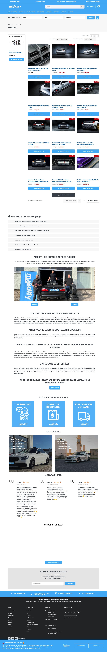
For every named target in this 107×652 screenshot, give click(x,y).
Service (63, 12)
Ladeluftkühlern (89, 318)
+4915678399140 (52, 625)
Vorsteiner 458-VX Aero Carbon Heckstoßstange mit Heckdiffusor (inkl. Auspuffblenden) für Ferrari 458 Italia (38, 180)
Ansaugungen (73, 318)
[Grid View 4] (97, 36)
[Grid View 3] (94, 36)
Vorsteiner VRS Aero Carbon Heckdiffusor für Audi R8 (38, 143)
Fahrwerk (22, 12)
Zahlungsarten (30, 618)
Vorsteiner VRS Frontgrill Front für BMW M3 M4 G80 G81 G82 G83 (38, 69)
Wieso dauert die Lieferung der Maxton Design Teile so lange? (31, 221)
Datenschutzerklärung (32, 625)
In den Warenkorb (16, 59)
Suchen (91, 18)
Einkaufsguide (55, 388)
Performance (31, 12)
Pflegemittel (40, 12)
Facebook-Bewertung (52, 484)
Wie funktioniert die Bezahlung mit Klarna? (26, 245)
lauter (67, 334)
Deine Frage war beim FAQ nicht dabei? (25, 235)
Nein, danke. (96, 646)
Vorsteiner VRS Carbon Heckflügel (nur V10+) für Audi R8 (87, 106)
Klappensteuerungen (19, 320)
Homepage (10, 24)
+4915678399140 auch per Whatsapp (56, 601)
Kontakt (70, 12)
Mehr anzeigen (64, 195)
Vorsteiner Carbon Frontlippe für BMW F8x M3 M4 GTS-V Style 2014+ (88, 180)
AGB (27, 627)
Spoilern (55, 318)
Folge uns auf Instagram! (53, 562)
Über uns (56, 12)
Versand (28, 620)
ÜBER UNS (34, 304)
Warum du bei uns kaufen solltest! (24, 240)
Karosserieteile (12, 12)
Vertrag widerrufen (70, 617)
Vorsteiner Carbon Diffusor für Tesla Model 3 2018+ (63, 69)
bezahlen (33, 368)
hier (58, 357)
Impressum (29, 629)
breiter (61, 334)
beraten (16, 338)
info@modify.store (52, 619)
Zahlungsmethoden (47, 323)
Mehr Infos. (37, 648)
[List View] (91, 36)
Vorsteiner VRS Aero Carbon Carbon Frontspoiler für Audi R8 (61, 143)
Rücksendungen (30, 622)
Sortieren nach (78, 39)
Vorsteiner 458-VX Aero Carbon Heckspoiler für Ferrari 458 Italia (85, 143)
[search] (82, 6)
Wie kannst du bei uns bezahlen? (23, 249)
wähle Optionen (38, 77)
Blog (27, 631)
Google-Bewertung (21, 484)
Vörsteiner (18, 24)
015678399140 (96, 1)
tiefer (57, 334)
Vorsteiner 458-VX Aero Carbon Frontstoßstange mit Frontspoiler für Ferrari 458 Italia (62, 180)
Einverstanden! (81, 646)
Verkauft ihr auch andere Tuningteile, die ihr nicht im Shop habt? (32, 231)
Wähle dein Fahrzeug (14, 18)
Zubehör (49, 12)
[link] (39, 55)
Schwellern (63, 318)
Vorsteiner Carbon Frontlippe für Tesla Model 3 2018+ (87, 69)
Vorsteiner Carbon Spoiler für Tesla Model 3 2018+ (38, 106)
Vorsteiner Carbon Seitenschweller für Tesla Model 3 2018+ (62, 106)
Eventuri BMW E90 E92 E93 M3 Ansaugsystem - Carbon (16, 52)
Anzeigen (52, 39)
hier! (66, 600)
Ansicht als (85, 36)
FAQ (27, 613)
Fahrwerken (81, 318)
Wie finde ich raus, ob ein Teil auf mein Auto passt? (28, 226)
